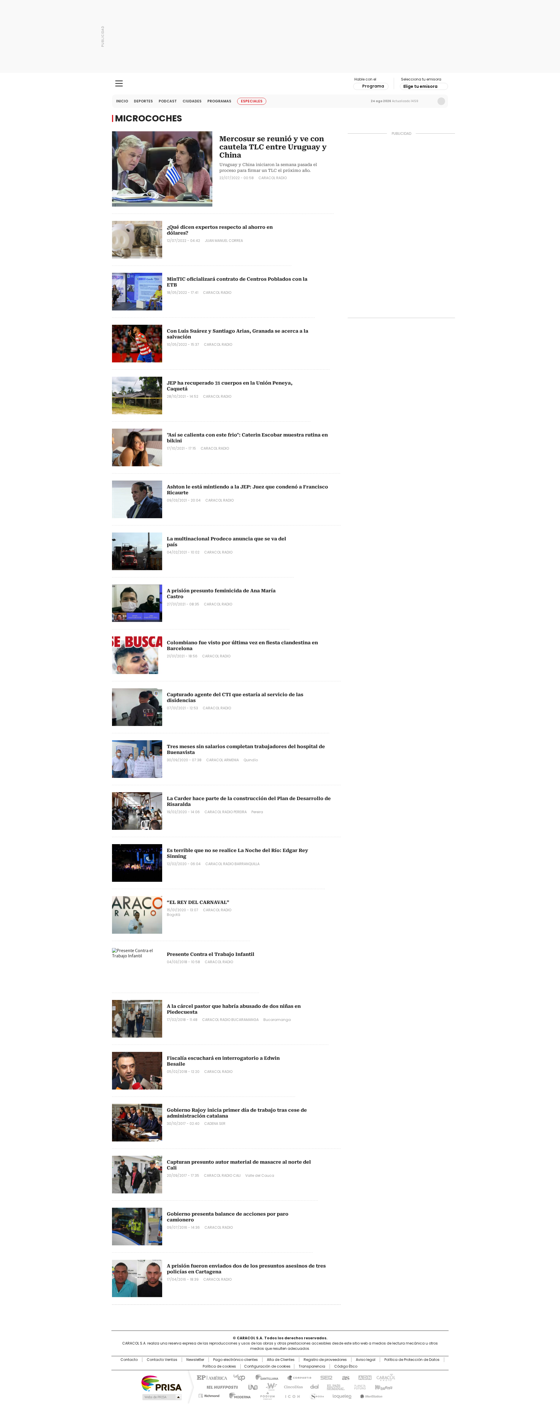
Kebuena (383, 1386)
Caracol (385, 1377)
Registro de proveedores (325, 1359)
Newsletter (429, 101)
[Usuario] (441, 101)
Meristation (370, 1395)
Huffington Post (220, 1386)
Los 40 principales (237, 1377)
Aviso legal (365, 1359)
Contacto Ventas (162, 1359)
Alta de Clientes (281, 1359)
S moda (316, 1395)
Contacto (129, 1359)
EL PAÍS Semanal (334, 1386)
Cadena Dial (313, 1386)
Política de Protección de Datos (412, 1359)
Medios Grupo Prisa (161, 1397)
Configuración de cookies (267, 1366)
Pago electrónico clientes (235, 1359)
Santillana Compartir (297, 1377)
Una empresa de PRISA (162, 1383)
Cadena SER (324, 1377)
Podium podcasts (265, 1395)
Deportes (143, 101)
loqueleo (341, 1395)
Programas (219, 101)
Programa (373, 86)
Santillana (264, 1377)
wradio (268, 1386)
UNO (251, 1386)
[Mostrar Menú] (119, 83)
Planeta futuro (359, 1386)
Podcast (168, 101)
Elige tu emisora (420, 86)
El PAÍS (211, 1377)
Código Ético (345, 1366)
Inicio (122, 101)
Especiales (251, 101)
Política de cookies (219, 1366)
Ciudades (192, 101)
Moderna (238, 1395)
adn (363, 1377)
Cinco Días (291, 1386)
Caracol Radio (280, 84)
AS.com (345, 1377)
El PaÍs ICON (290, 1395)
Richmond (209, 1395)
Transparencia (312, 1366)
